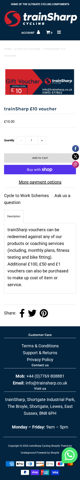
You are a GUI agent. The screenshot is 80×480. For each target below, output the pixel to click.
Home (8, 49)
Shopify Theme (59, 445)
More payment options (40, 182)
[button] (70, 456)
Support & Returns (40, 352)
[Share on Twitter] (32, 313)
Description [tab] (13, 216)
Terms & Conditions (40, 345)
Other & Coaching (28, 49)
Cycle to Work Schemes (27, 195)
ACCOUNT (28, 32)
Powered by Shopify (47, 452)
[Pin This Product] (44, 313)
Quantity (9, 140)
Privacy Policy (40, 359)
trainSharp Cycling (40, 445)
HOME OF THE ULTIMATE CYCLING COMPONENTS (40, 4)
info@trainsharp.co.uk (46, 383)
